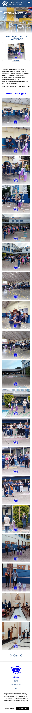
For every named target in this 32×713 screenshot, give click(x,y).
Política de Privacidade (16, 684)
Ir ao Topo (18, 655)
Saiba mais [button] (19, 704)
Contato (16, 680)
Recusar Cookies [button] (9, 708)
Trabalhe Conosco (16, 686)
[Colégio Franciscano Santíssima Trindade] (12, 3)
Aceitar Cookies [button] (23, 708)
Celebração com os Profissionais (16, 38)
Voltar (12, 655)
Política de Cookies (16, 683)
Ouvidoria (16, 681)
